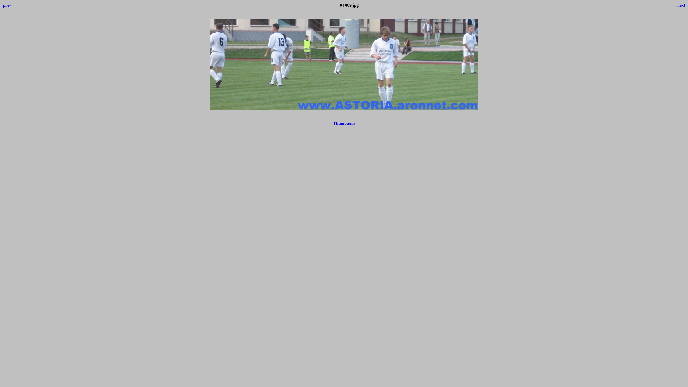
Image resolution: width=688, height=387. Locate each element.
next (681, 5)
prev (7, 5)
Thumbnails (344, 123)
